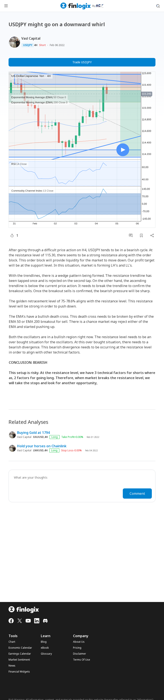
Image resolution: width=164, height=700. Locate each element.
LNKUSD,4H (40, 450)
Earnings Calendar (20, 653)
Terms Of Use (81, 659)
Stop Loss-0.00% (71, 450)
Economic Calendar (20, 647)
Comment (137, 493)
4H (35, 45)
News (12, 665)
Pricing (77, 647)
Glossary (46, 653)
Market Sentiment (19, 659)
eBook (45, 647)
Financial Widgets (19, 671)
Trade (82, 62)
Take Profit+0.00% (72, 437)
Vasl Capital (30, 38)
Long (54, 437)
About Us (79, 642)
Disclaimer (79, 653)
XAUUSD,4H (40, 437)
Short (42, 45)
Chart (12, 642)
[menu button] (6, 6)
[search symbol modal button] (158, 6)
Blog (44, 642)
